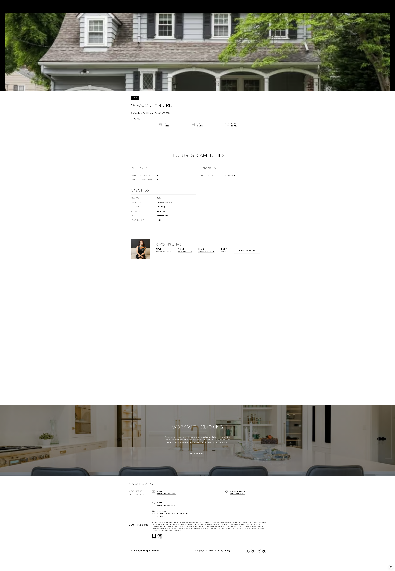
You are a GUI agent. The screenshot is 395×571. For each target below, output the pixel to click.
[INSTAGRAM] (253, 551)
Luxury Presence (150, 550)
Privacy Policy (222, 550)
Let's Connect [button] (197, 453)
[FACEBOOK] (248, 551)
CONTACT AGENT (247, 251)
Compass (213, 522)
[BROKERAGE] (264, 551)
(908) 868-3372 (185, 252)
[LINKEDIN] (259, 551)
